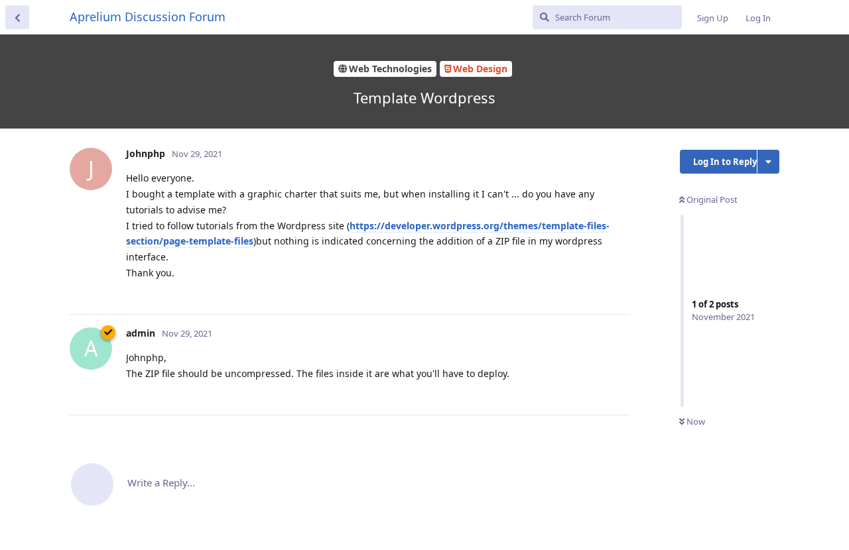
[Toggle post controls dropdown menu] (618, 290)
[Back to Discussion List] (17, 17)
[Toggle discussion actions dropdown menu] (768, 162)
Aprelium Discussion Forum (148, 17)
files (243, 241)
